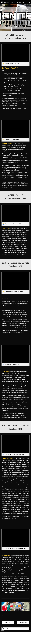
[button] (2, 2)
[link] (15, 55)
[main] (15, 37)
